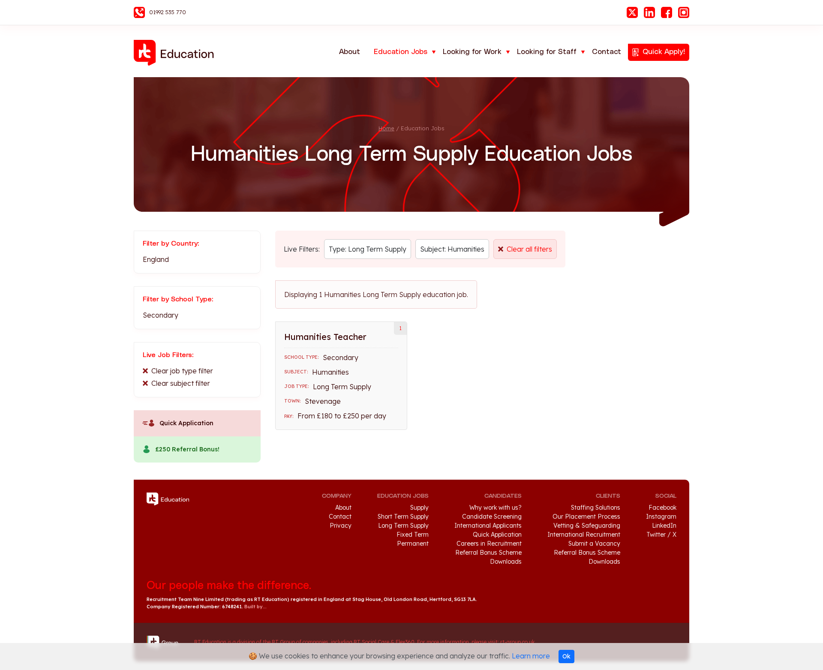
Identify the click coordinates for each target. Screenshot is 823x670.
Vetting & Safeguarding (586, 525)
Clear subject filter (180, 383)
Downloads (506, 561)
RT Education (176, 53)
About (349, 52)
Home (386, 128)
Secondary (160, 315)
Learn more (531, 656)
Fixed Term (412, 534)
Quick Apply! (664, 52)
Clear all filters (529, 249)
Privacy (340, 525)
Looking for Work (472, 52)
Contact (606, 52)
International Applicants (488, 525)
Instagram (683, 12)
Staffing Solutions (595, 507)
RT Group (166, 642)
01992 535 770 (167, 12)
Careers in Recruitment (489, 543)
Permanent (413, 543)
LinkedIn (649, 12)
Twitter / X (661, 534)
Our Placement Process (586, 516)
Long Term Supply (403, 525)
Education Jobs (400, 52)
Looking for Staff (547, 52)
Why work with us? (495, 507)
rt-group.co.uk (517, 642)
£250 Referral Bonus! (187, 449)
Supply (419, 507)
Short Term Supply (403, 516)
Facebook (666, 12)
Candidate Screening (492, 516)
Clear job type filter (182, 371)
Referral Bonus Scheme (488, 552)
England (156, 259)
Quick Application (186, 423)
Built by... (255, 607)
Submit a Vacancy (594, 543)
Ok (566, 656)
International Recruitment (583, 534)
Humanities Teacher (325, 336)
